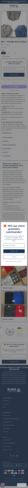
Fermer (14, 257)
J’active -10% (14, 251)
